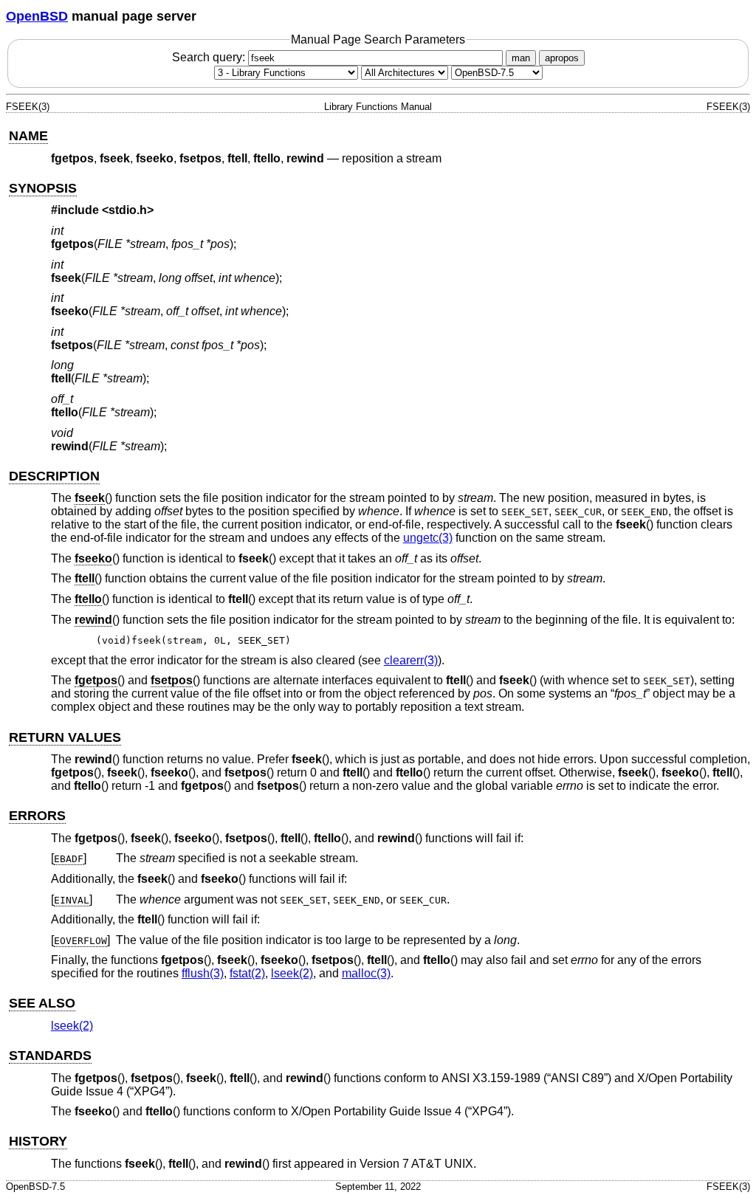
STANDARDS (50, 1055)
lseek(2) (292, 973)
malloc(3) (366, 973)
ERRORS (37, 815)
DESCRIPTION (54, 476)
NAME (28, 135)
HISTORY (38, 1141)
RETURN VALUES (65, 737)
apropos (562, 57)
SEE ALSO (42, 1003)
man (521, 57)
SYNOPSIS (43, 188)
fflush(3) (203, 973)
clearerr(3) (411, 660)
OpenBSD (37, 16)
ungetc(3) (428, 537)
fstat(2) (247, 973)
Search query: (210, 57)
